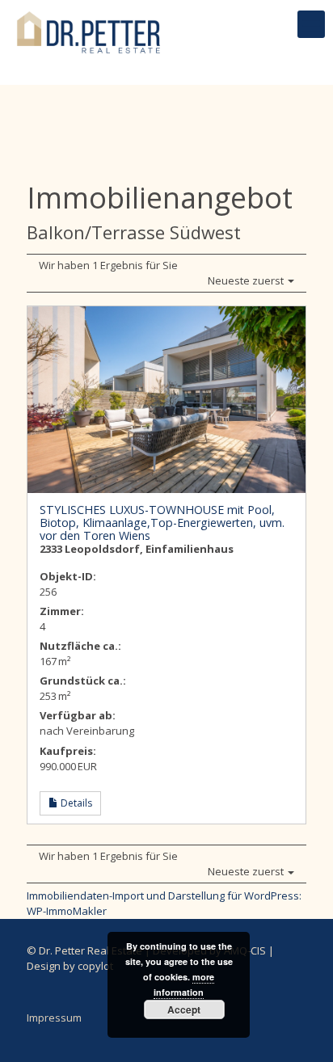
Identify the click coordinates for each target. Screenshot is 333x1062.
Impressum (54, 1017)
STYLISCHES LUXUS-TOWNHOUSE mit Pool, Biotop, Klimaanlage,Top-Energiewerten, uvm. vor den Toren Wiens (162, 522)
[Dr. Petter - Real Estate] (89, 24)
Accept (183, 1009)
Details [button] (75, 803)
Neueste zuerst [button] (247, 280)
